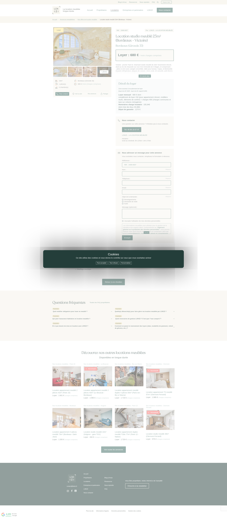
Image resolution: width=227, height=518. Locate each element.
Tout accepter (101, 263)
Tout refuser (114, 263)
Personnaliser (126, 263)
